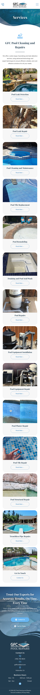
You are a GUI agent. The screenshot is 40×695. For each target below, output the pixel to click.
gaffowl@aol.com (20, 665)
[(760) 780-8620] (2, 5)
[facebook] (20, 684)
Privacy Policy (26, 692)
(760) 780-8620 (20, 659)
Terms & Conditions (16, 692)
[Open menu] (37, 4)
